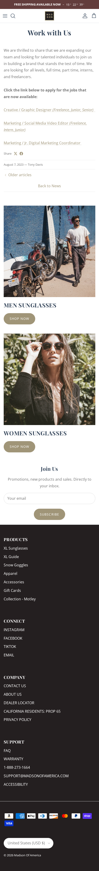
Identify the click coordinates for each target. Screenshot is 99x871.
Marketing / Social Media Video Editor (36, 123)
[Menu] (5, 16)
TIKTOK (10, 646)
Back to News (49, 185)
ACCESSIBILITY (16, 784)
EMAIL (9, 655)
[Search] (15, 16)
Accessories (14, 581)
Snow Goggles (16, 564)
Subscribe (49, 514)
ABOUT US (13, 694)
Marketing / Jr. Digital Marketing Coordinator (43, 142)
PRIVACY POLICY (17, 719)
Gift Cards (12, 590)
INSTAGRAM (14, 629)
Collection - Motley (20, 598)
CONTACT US (15, 685)
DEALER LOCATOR (19, 702)
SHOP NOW (19, 318)
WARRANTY (13, 758)
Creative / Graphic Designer (28, 109)
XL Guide (11, 556)
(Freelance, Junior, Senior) (73, 109)
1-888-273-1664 (17, 767)
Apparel (10, 573)
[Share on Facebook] (21, 153)
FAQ (7, 750)
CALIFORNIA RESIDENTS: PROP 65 (32, 711)
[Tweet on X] (15, 153)
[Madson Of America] (49, 15)
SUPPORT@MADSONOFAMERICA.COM (36, 775)
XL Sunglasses (16, 548)
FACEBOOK (13, 638)
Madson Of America (27, 855)
